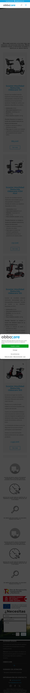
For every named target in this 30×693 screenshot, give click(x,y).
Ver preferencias (15, 354)
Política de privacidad (17, 356)
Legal (24, 356)
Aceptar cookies (15, 346)
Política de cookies (9, 356)
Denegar (15, 350)
